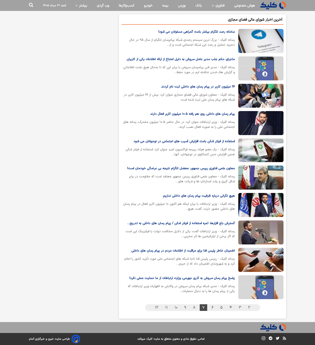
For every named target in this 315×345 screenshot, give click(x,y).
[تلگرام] (270, 339)
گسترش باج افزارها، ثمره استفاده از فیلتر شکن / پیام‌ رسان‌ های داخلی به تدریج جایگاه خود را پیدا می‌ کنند (182, 223)
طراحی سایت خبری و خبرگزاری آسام (49, 339)
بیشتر (82, 5)
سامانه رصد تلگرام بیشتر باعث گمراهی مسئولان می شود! (196, 31)
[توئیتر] (277, 339)
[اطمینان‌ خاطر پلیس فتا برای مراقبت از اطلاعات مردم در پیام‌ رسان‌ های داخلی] (261, 260)
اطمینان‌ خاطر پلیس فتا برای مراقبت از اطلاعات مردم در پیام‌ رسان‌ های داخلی (183, 250)
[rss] (284, 339)
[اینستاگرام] (263, 339)
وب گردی (103, 5)
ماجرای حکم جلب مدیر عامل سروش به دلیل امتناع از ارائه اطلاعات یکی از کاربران (181, 59)
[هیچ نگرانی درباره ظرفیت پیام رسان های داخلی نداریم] (261, 205)
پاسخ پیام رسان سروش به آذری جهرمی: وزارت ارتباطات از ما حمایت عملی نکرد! (182, 278)
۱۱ (166, 307)
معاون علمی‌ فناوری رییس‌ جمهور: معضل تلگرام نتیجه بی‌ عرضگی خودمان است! (181, 168)
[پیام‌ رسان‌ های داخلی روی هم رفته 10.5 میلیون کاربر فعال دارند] (261, 123)
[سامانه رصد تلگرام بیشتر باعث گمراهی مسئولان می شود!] (261, 41)
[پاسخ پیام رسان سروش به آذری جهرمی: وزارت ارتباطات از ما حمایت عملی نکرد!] (261, 287)
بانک (198, 5)
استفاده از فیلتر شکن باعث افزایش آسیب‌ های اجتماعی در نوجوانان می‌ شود (184, 141)
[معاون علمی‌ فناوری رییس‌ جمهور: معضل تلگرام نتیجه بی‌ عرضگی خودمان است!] (261, 178)
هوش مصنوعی (244, 5)
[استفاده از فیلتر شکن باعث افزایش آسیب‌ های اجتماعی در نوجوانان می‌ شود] (261, 150)
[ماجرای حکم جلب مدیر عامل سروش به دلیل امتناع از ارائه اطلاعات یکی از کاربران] (261, 68)
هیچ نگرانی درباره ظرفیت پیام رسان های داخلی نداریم (199, 195)
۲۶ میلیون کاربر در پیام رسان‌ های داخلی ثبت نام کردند (198, 86)
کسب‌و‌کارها (126, 5)
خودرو (148, 5)
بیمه (165, 5)
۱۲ (156, 307)
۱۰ (176, 307)
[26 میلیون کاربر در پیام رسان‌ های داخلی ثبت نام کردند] (261, 96)
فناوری (219, 5)
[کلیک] (273, 5)
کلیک (149, 339)
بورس (182, 5)
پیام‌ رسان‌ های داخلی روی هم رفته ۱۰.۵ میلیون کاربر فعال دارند (192, 113)
